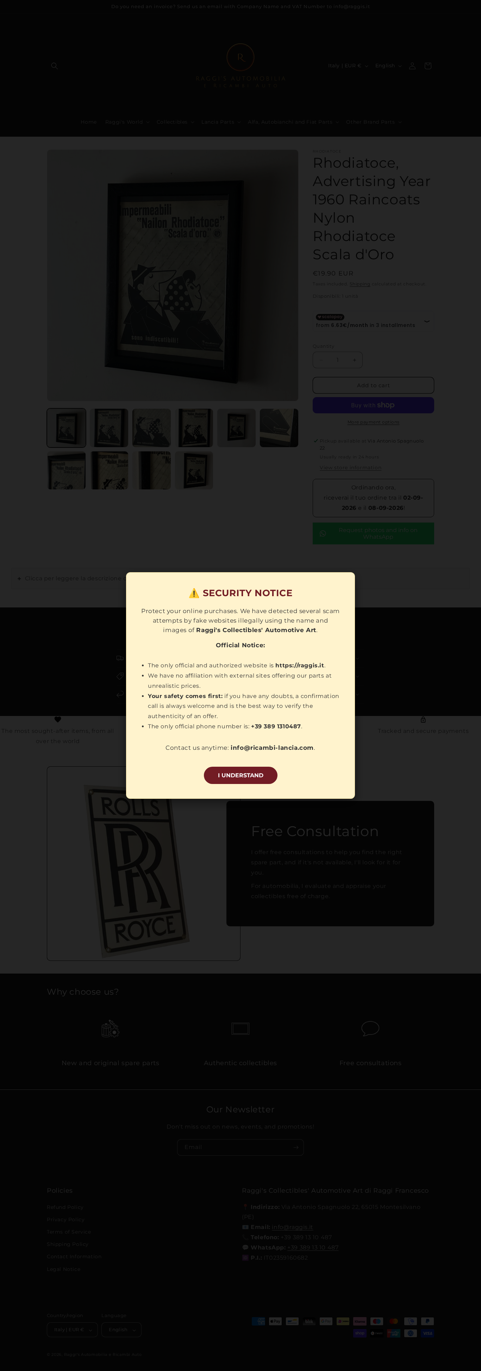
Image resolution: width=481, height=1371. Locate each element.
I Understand (240, 775)
